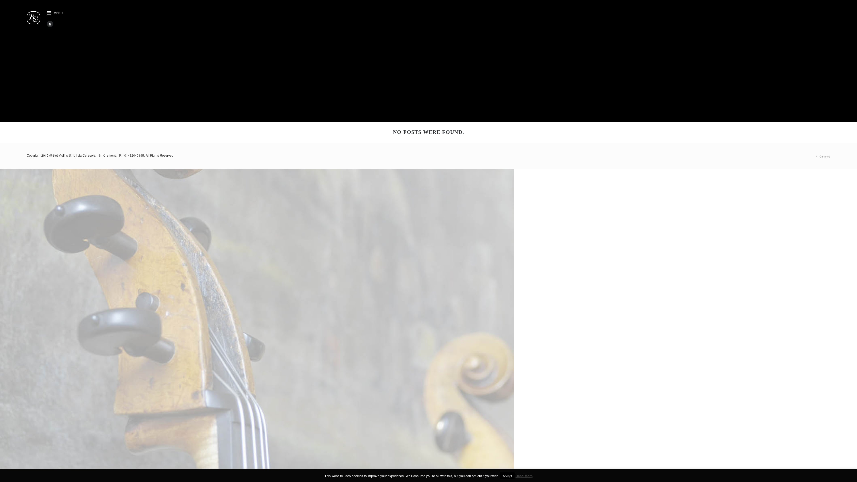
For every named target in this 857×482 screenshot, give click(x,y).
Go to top (824, 156)
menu (58, 13)
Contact (35, 189)
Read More (524, 476)
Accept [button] (507, 476)
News (23, 209)
